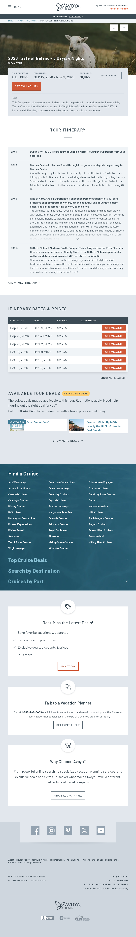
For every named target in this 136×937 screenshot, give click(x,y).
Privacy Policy (23, 860)
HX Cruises (14, 512)
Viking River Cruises (100, 542)
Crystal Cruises (57, 500)
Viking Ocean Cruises (61, 542)
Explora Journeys (59, 506)
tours (20, 21)
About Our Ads (74, 860)
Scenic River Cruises (101, 530)
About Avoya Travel (68, 795)
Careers (12, 862)
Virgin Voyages (17, 548)
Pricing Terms (112, 860)
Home (10, 21)
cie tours (31, 21)
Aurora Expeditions (19, 488)
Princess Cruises (58, 524)
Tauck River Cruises (20, 542)
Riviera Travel (16, 530)
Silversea (54, 536)
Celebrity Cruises (59, 494)
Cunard (93, 500)
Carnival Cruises (17, 494)
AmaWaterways (17, 482)
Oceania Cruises (58, 518)
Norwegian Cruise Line (21, 518)
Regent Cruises (98, 524)
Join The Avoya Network (29, 862)
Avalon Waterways (59, 488)
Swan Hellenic (97, 536)
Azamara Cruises (98, 488)
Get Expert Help (68, 724)
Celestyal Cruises (18, 500)
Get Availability (26, 86)
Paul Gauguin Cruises (101, 518)
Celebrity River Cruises (102, 494)
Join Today (68, 666)
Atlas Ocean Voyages (101, 482)
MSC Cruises (96, 512)
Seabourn (14, 536)
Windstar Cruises (59, 548)
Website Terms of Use (93, 860)
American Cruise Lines (62, 482)
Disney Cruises (17, 506)
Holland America (98, 506)
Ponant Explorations (20, 524)
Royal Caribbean (58, 530)
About (11, 860)
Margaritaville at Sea (60, 512)
